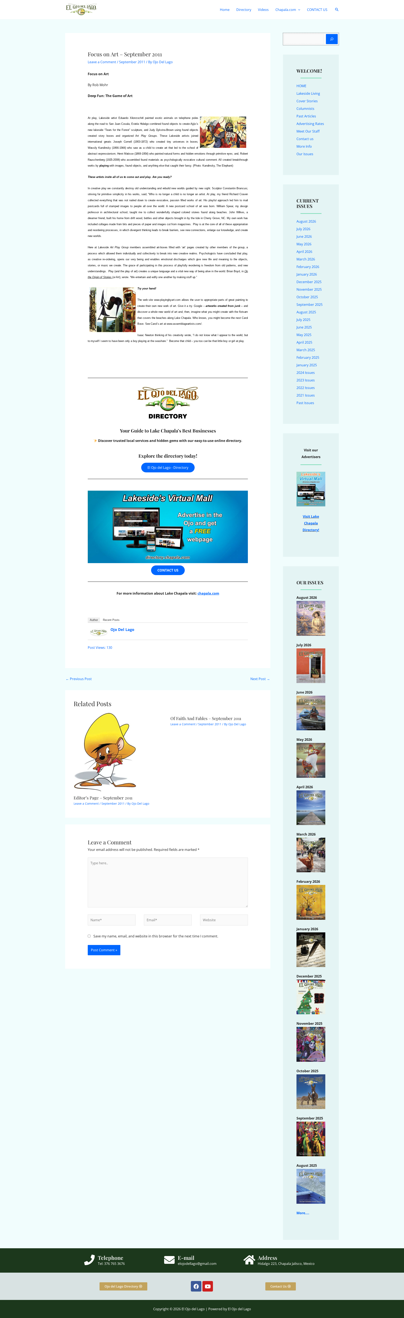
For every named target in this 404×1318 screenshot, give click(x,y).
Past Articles (306, 116)
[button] (298, 9)
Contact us (305, 139)
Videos (263, 9)
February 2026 (307, 266)
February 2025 (307, 357)
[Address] (249, 1260)
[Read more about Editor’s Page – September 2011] (105, 752)
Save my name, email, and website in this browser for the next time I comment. (155, 936)
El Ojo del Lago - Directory (168, 467)
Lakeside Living (308, 93)
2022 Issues (305, 387)
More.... (302, 1213)
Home (225, 9)
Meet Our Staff (308, 131)
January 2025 (306, 365)
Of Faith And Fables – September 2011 (205, 718)
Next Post (260, 679)
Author (94, 620)
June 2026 (304, 236)
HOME (301, 86)
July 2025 (303, 319)
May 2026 (303, 244)
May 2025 (303, 334)
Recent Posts (111, 620)
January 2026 (306, 274)
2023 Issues (305, 380)
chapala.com (208, 593)
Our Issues (304, 154)
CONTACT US (317, 9)
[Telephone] (89, 1260)
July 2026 (303, 229)
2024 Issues (305, 372)
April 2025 (304, 342)
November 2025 (309, 289)
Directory (243, 9)
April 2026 (304, 251)
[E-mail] (169, 1260)
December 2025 (309, 282)
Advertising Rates (310, 123)
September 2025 (309, 304)
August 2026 (306, 221)
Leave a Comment (102, 62)
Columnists (305, 108)
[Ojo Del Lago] (98, 632)
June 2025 (304, 327)
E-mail (186, 1257)
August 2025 (306, 312)
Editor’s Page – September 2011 (103, 797)
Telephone (110, 1257)
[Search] (332, 39)
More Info (304, 146)
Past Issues (305, 403)
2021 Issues (305, 395)
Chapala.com (285, 9)
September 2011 (132, 62)
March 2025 (305, 350)
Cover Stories (307, 101)
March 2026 (305, 259)
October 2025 (307, 297)
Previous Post (79, 679)
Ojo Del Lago (122, 629)
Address (267, 1257)
